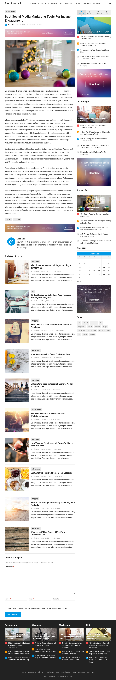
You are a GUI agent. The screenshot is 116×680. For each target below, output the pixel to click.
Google (105, 327)
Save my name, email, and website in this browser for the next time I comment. (37, 608)
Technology (83, 101)
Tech (74, 672)
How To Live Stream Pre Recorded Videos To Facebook (93, 44)
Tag (79, 334)
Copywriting (81, 327)
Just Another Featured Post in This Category (51, 473)
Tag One (8, 219)
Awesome (94, 323)
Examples (81, 672)
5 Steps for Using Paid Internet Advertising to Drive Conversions (19, 645)
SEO (33, 291)
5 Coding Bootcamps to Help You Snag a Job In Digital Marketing (95, 242)
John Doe (11, 25)
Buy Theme (90, 672)
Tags (106, 13)
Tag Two (17, 219)
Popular (81, 13)
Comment (9, 566)
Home (24, 672)
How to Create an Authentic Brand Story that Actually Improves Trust (95, 228)
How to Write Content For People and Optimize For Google (98, 660)
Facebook (97, 327)
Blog (101, 323)
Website (56, 599)
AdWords (85, 323)
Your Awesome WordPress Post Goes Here (50, 354)
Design (90, 327)
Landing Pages (91, 330)
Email (31, 599)
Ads (79, 323)
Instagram (81, 330)
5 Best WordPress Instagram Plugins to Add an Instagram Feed (95, 133)
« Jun (79, 281)
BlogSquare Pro (14, 3)
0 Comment (31, 25)
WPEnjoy (69, 676)
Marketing (35, 261)
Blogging (35, 321)
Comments (98, 13)
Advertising (36, 350)
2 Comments (57, 271)
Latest (89, 13)
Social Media (10, 12)
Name (8, 599)
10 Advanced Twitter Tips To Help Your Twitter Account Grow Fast (94, 146)
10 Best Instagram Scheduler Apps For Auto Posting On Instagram (99, 645)
